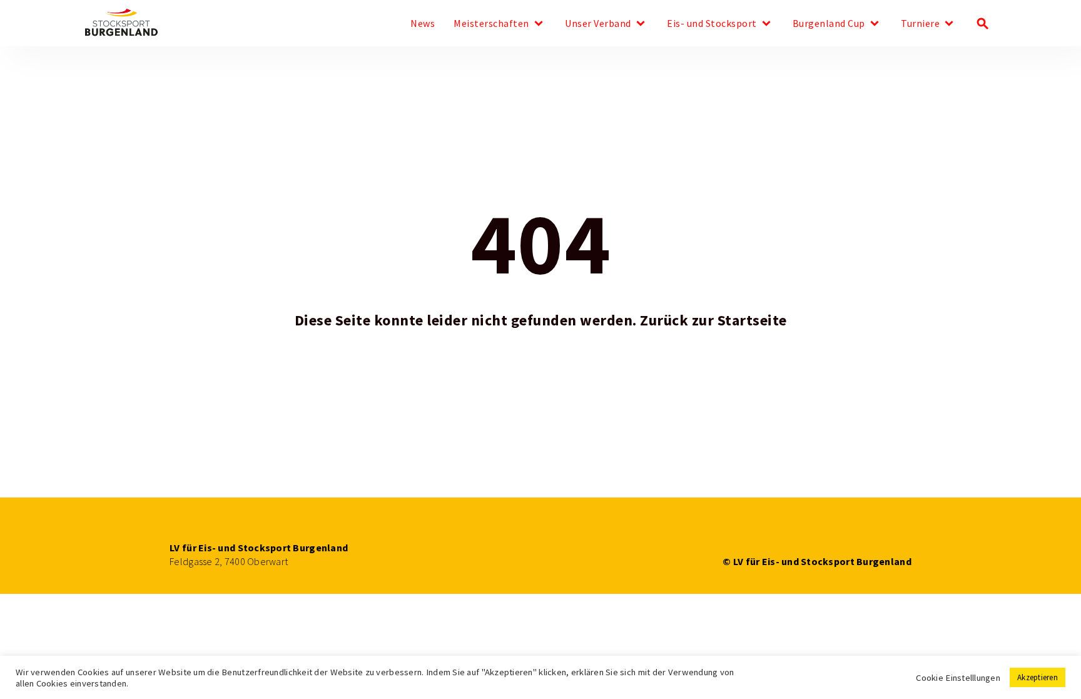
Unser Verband (598, 24)
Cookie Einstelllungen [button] (958, 677)
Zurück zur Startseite (713, 320)
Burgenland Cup (829, 24)
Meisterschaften (491, 24)
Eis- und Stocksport (712, 24)
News (422, 24)
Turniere (920, 24)
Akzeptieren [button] (1037, 677)
